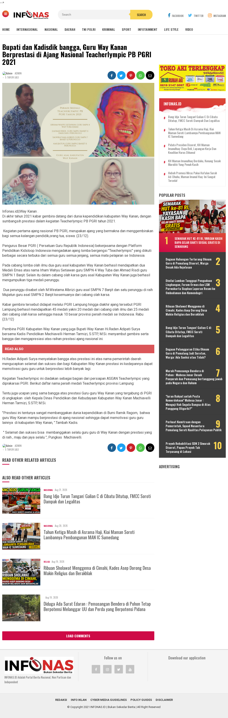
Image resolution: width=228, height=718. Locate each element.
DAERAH (70, 29)
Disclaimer (164, 700)
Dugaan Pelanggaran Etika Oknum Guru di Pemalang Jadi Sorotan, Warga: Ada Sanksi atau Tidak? (187, 353)
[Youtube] (130, 669)
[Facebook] (96, 669)
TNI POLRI (89, 29)
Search (141, 14)
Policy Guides (141, 700)
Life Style (171, 29)
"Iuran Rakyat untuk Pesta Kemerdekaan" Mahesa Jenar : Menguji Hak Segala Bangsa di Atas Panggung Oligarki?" (188, 402)
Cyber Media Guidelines (108, 700)
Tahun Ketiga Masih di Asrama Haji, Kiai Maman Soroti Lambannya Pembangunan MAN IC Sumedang (89, 534)
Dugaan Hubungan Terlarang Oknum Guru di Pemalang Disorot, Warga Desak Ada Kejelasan (189, 263)
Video (189, 29)
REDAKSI (61, 700)
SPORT (126, 29)
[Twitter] (118, 669)
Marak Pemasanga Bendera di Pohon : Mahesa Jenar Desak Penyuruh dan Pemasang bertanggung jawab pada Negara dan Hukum (194, 377)
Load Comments (78, 635)
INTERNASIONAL (27, 29)
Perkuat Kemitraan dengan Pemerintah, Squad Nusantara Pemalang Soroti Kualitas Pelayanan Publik (194, 426)
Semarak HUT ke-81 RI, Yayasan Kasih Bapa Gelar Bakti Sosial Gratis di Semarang (198, 242)
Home (6, 29)
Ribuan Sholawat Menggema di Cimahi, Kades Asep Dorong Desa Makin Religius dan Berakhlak (97, 570)
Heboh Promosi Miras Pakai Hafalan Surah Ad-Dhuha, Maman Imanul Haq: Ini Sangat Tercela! (192, 176)
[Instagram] (107, 669)
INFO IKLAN (79, 700)
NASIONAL (51, 29)
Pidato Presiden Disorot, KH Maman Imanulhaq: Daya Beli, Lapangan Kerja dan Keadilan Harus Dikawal (192, 148)
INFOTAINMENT (147, 29)
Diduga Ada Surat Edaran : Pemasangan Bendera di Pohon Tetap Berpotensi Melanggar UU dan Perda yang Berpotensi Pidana (97, 606)
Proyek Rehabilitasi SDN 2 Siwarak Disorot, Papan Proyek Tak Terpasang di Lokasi (188, 447)
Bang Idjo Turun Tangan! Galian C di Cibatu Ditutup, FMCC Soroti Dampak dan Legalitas (97, 498)
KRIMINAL (108, 29)
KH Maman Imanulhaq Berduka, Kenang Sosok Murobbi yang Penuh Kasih (194, 163)
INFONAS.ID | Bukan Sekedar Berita (112, 707)
